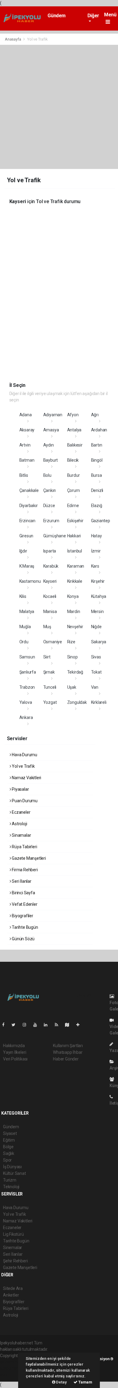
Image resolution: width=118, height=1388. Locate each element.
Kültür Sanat (14, 1173)
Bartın (96, 445)
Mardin (73, 611)
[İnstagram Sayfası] (27, 1024)
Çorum (73, 490)
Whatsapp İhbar (67, 1052)
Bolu (47, 475)
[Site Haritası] (69, 1024)
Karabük (51, 566)
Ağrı (95, 414)
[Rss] (59, 1024)
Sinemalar (12, 1247)
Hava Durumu (24, 754)
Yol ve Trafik (22, 766)
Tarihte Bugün (24, 927)
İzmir (96, 551)
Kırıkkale (74, 581)
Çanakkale (29, 490)
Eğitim (9, 1140)
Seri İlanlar (21, 881)
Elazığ (96, 505)
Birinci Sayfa (23, 892)
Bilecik (73, 460)
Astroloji (19, 823)
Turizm (9, 1180)
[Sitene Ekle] (80, 1024)
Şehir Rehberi (15, 1260)
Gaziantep (100, 520)
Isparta (49, 551)
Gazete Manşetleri (28, 858)
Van (94, 687)
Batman (26, 460)
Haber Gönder (66, 1059)
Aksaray (27, 429)
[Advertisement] (59, 107)
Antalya (74, 429)
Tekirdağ (75, 672)
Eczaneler (20, 812)
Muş (47, 626)
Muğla (25, 626)
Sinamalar (21, 835)
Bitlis (23, 475)
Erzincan (27, 520)
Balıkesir (75, 445)
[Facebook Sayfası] (5, 1024)
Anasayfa (13, 39)
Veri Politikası (15, 1059)
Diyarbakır (28, 505)
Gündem (57, 15)
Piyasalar (20, 789)
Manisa (50, 611)
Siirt (47, 656)
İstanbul (74, 551)
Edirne (73, 505)
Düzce (49, 505)
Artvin (25, 445)
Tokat (96, 672)
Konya (73, 596)
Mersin (97, 611)
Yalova (25, 702)
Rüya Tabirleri (24, 846)
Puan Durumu (24, 800)
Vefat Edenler (24, 904)
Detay (61, 1382)
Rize (71, 641)
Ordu (23, 641)
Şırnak (49, 672)
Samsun (27, 656)
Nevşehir (75, 626)
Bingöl (97, 460)
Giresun (26, 535)
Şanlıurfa (27, 672)
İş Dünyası (12, 1166)
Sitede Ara (13, 1288)
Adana (25, 414)
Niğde (96, 626)
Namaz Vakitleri (26, 777)
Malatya (26, 611)
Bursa (96, 475)
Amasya (51, 429)
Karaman (75, 566)
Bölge (8, 1146)
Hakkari (74, 535)
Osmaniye (52, 641)
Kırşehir (98, 581)
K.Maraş (26, 566)
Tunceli (50, 687)
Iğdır (23, 551)
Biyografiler (22, 915)
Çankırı (49, 490)
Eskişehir (75, 520)
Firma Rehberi (24, 869)
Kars (95, 566)
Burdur (73, 475)
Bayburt (50, 460)
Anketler (11, 1295)
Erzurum (51, 520)
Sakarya (99, 641)
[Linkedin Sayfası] (48, 1024)
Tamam (84, 1382)
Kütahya (99, 596)
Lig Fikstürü (13, 1234)
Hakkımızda (14, 1045)
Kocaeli (50, 596)
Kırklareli (99, 702)
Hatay (96, 535)
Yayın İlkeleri (14, 1052)
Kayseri (50, 581)
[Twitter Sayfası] (15, 1024)
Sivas (96, 656)
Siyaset (10, 1133)
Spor (7, 1160)
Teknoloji (11, 1186)
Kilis (22, 596)
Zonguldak (77, 702)
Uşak (71, 687)
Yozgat (50, 702)
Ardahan (99, 429)
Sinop (72, 656)
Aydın (48, 445)
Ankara (26, 717)
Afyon (73, 414)
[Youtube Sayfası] (37, 1024)
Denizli (97, 490)
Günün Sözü (22, 938)
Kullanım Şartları (68, 1045)
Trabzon (27, 687)
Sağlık (8, 1153)
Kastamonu (30, 581)
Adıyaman (52, 414)
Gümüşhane (54, 535)
